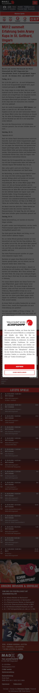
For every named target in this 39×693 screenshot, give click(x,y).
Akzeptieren (19, 366)
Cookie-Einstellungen (19, 372)
